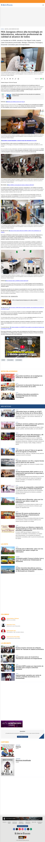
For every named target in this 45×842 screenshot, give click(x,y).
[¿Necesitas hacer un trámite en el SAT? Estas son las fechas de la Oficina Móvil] (8, 414)
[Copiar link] (15, 79)
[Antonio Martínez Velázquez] (3, 619)
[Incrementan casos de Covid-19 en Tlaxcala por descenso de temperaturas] (8, 658)
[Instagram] (22, 829)
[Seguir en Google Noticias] (43, 79)
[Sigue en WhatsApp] (41, 79)
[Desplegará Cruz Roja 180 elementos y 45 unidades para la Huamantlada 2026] (8, 439)
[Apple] (28, 829)
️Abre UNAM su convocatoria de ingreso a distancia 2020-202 (21, 184)
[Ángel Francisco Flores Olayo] (3, 637)
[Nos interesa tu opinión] (22, 818)
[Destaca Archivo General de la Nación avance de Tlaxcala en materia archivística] (8, 649)
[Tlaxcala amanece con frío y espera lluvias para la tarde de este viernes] (8, 463)
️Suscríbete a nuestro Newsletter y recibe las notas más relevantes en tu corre (19, 140)
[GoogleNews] (25, 829)
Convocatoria (10, 359)
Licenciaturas (18, 359)
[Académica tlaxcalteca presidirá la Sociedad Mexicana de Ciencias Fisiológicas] (8, 396)
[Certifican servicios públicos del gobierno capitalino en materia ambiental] (8, 426)
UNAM (3, 359)
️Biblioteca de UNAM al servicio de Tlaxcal (15, 101)
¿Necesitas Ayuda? (22, 826)
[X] (5, 79)
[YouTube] (20, 829)
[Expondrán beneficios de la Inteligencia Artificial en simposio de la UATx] (8, 377)
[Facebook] (2, 79)
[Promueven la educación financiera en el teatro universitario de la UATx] (8, 387)
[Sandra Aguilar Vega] (3, 631)
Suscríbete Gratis (22, 736)
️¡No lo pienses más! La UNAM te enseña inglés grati (17, 280)
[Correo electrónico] (13, 79)
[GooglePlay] (31, 829)
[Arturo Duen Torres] (3, 625)
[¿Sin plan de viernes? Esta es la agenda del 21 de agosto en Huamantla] (8, 452)
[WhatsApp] (7, 79)
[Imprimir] (18, 79)
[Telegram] (10, 79)
